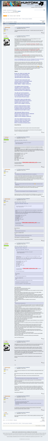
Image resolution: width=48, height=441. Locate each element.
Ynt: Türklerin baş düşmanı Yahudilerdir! (23, 27)
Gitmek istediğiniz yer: (38, 425)
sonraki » (43, 20)
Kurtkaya (6, 137)
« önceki (41, 20)
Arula (6, 412)
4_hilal (6, 35)
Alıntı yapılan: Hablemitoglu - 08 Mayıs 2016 (22, 203)
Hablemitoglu (7, 27)
